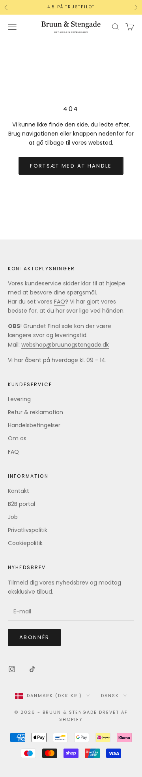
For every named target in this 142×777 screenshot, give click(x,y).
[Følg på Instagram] (12, 669)
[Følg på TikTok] (32, 669)
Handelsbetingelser (34, 425)
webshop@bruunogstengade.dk (65, 345)
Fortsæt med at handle (71, 166)
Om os (17, 438)
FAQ (59, 302)
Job (13, 517)
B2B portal (21, 504)
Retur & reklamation (35, 412)
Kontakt (18, 491)
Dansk (110, 695)
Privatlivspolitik (27, 530)
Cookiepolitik (25, 543)
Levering (19, 399)
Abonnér (34, 637)
